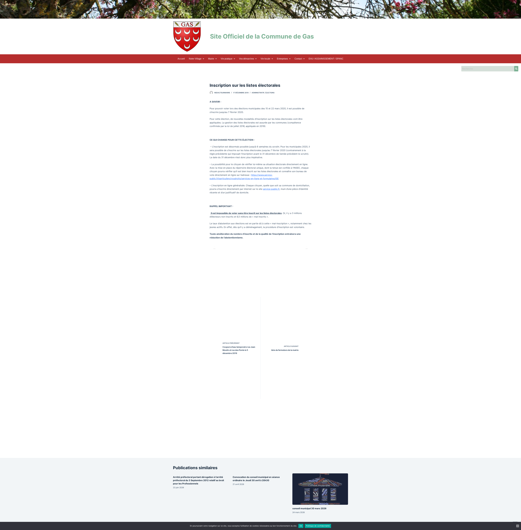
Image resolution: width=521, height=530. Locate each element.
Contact (298, 59)
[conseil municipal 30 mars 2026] (320, 489)
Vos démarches (246, 59)
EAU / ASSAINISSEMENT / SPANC (326, 59)
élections (269, 93)
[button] (196, 59)
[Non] (517, 526)
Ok (301, 526)
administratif (258, 93)
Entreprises (282, 59)
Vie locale (265, 59)
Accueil (181, 59)
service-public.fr (271, 189)
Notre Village (195, 59)
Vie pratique (226, 59)
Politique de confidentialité (318, 526)
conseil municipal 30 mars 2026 (309, 508)
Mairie (211, 59)
